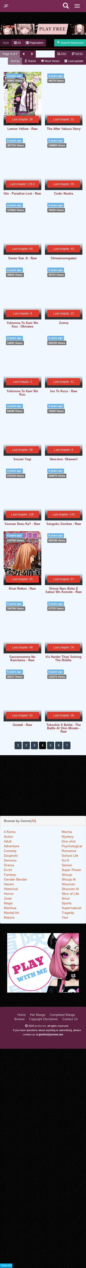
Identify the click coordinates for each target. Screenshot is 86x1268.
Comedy (10, 851)
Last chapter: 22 (63, 313)
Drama (9, 865)
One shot (68, 841)
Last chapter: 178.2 (22, 184)
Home (21, 1015)
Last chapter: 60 (22, 248)
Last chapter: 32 (63, 119)
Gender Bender (15, 879)
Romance (69, 851)
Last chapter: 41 (63, 381)
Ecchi (8, 870)
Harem (9, 884)
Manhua (10, 908)
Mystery (68, 836)
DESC (79, 54)
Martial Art (11, 913)
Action (8, 836)
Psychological (72, 846)
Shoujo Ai (69, 879)
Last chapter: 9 (22, 313)
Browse (19, 1019)
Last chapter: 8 (63, 449)
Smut (66, 898)
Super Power (71, 870)
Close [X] (6, 1265)
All (19, 42)
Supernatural (71, 908)
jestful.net (40, 1025)
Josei (8, 898)
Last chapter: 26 (63, 647)
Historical (11, 889)
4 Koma (10, 832)
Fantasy (10, 874)
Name (31, 61)
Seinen (67, 865)
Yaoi (65, 917)
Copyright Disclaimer (43, 1019)
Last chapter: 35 (63, 184)
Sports (66, 903)
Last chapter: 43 (63, 248)
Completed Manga (62, 1015)
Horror (9, 894)
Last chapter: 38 (22, 449)
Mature (9, 917)
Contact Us (70, 1019)
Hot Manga (37, 1015)
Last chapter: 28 (22, 119)
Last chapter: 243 (63, 514)
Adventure (11, 846)
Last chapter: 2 (22, 381)
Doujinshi (11, 855)
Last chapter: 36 (63, 715)
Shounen (68, 884)
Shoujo (67, 874)
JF (6, 6)
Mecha (67, 832)
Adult (7, 841)
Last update (75, 61)
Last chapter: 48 (22, 647)
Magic (8, 903)
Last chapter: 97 (63, 579)
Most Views (51, 61)
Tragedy (68, 913)
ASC (63, 54)
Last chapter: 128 (22, 514)
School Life (70, 855)
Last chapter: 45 (22, 579)
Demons (10, 860)
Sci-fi (65, 860)
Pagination (36, 42)
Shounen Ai (70, 889)
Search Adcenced (71, 42)
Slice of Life (70, 894)
